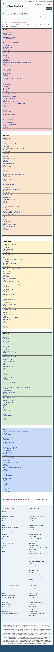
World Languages (6, 547)
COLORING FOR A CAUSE (10, 402)
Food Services (32, 527)
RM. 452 (5, 79)
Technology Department (7, 541)
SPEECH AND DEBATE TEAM (11, 206)
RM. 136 (5, 105)
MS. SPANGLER (7, 111)
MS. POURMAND (7, 415)
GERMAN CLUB (7, 320)
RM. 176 (5, 144)
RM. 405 (5, 90)
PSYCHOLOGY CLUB (8, 289)
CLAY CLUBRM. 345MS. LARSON (6, 343)
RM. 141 (5, 100)
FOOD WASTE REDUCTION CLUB (12, 467)
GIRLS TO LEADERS (8, 109)
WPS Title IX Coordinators (19, 631)
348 (4, 300)
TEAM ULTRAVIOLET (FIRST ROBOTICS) (14, 211)
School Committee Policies (12, 643)
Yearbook (31, 579)
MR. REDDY (6, 202)
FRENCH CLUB (7, 221)
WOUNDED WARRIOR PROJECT (12, 462)
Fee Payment (49, 1)
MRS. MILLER (6, 395)
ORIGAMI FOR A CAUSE (9, 325)
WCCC (30, 600)
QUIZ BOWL (6, 488)
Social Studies (5, 536)
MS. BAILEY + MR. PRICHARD (11, 101)
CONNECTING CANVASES (10, 199)
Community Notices (33, 588)
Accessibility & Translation (31, 643)
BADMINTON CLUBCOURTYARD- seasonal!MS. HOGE (9, 353)
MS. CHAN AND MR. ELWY (10, 214)
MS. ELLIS (6, 297)
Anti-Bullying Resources (34, 514)
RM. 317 (5, 326)
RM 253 (5, 306)
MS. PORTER (6, 81)
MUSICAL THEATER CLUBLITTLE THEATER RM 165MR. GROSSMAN (10, 449)
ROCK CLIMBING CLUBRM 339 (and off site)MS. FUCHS (9, 459)
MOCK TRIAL (6, 88)
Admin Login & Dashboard (41, 643)
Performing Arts (5, 534)
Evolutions (4, 518)
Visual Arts (4, 545)
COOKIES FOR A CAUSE (9, 124)
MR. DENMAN (6, 117)
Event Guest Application (34, 570)
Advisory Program (33, 511)
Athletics (30, 563)
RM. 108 (5, 115)
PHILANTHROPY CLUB (9, 226)
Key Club (31, 572)
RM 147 (5, 74)
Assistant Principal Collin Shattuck (15, 499)
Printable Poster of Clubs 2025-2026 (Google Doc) (14, 22)
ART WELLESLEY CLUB (9, 304)
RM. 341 (5, 110)
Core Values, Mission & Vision (9, 597)
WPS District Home (28, 1)
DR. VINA (5, 106)
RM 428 (5, 218)
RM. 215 (5, 399)
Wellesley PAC (32, 604)
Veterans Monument (33, 597)
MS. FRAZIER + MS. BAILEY (10, 317)
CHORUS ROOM (7, 84)
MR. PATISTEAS (7, 475)
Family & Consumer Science (8, 520)
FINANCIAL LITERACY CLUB (10, 392)
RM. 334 (5, 295)
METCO (4, 529)
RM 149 (5, 316)
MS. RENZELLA (7, 486)
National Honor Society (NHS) (35, 574)
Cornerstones (32, 523)
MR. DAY (5, 465)
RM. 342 (5, 201)
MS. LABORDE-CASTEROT (10, 96)
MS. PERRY (6, 76)
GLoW (4, 408)
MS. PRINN (6, 127)
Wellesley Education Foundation (36, 602)
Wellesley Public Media (34, 611)
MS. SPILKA (6, 146)
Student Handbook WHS (34, 545)
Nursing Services (32, 536)
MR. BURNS (6, 327)
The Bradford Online (33, 565)
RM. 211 (5, 404)
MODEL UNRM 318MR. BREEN (6, 170)
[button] (47, 8)
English (4, 514)
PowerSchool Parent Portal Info (36, 538)
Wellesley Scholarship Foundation (36, 613)
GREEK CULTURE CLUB (9, 114)
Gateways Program (33, 529)
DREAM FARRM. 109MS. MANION (6, 59)
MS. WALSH (6, 405)
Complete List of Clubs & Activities (36, 561)
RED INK (5, 418)
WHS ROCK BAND (8, 83)
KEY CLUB (6, 483)
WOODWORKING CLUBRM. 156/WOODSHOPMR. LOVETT (9, 39)
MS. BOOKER (6, 410)
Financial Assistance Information (36, 525)
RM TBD (5, 484)
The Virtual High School (7, 543)
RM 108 (5, 125)
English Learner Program (8, 516)
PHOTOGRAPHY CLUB (9, 299)
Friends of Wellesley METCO (35, 593)
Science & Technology (7, 532)
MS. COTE (6, 86)
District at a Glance (6, 604)
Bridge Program (32, 518)
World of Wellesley (33, 615)
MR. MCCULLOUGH (8, 122)
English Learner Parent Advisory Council (37, 591)
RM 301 (5, 419)
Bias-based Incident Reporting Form (37, 516)
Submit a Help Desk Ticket (36, 624)
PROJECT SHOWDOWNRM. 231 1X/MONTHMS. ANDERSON (9, 69)
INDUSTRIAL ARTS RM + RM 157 (11, 212)
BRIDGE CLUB (7, 478)
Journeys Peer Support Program (36, 534)
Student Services (6, 538)
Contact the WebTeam (26, 624)
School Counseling (33, 541)
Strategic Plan (5, 615)
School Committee (6, 591)
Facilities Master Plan (7, 609)
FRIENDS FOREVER (8, 314)
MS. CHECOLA (7, 307)
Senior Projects (32, 543)
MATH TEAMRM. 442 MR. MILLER (6, 275)
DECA (4, 216)
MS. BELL (5, 219)
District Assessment (6, 600)
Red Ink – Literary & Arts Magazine (36, 576)
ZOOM (4, 95)
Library (3, 525)
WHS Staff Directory (42, 1)
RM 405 (5, 207)
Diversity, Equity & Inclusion (8, 606)
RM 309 (5, 464)
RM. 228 (5, 409)
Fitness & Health (6, 523)
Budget (4, 593)
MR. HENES (6, 421)
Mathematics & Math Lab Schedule (10, 527)
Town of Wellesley (33, 595)
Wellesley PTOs (32, 609)
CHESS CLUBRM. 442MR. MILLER (7, 155)
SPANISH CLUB (7, 73)
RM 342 (5, 311)
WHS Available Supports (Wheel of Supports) (39, 553)
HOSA (4, 413)
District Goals (5, 602)
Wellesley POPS (32, 606)
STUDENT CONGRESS (9, 98)
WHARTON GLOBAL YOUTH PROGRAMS (14, 104)
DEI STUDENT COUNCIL (9, 309)
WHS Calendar (35, 1)
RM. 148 (5, 223)
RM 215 (5, 120)
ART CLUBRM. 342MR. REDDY (6, 54)
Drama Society (32, 567)
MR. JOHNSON (7, 302)
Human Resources (6, 611)
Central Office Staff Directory (8, 595)
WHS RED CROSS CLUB (9, 119)
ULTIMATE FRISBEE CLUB (10, 473)
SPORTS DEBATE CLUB (9, 143)
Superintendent (5, 588)
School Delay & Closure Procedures (10, 613)
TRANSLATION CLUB (8, 294)
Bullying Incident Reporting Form (36, 520)
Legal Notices (20, 643)
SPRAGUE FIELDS (8, 474)
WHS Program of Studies (8, 511)
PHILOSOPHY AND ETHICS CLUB (12, 78)
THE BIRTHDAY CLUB (9, 397)
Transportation (32, 551)
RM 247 (5, 414)
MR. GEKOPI (6, 91)
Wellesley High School (15, 6)
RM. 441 (5, 394)
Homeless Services (33, 532)
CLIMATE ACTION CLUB (9, 93)
